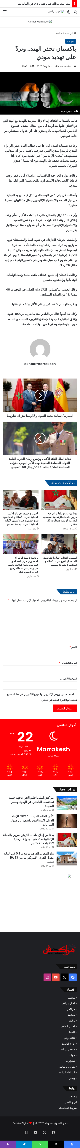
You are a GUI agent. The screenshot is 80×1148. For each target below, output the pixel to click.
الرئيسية (69, 33)
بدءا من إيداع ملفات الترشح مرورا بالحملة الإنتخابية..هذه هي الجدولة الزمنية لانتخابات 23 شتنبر (60, 519)
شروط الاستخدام (67, 1107)
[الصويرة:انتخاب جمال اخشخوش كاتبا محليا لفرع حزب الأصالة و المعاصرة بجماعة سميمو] (59, 544)
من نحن (72, 1096)
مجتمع (71, 997)
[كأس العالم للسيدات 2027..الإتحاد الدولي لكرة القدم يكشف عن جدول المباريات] (67, 821)
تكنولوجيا (70, 1060)
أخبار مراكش (68, 1003)
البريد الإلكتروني (68, 662)
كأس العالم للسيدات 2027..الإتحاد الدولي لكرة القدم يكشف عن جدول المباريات (32, 820)
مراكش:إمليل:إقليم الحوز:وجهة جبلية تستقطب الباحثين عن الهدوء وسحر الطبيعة (31, 801)
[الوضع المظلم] (69, 13)
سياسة (59, 33)
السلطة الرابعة (67, 1072)
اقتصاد (71, 1032)
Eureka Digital (20, 1123)
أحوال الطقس (67, 1026)
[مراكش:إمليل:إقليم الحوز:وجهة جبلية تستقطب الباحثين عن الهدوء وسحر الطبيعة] (67, 803)
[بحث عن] (75, 13)
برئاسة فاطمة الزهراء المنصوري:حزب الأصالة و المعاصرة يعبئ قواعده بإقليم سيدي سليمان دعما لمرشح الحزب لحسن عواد (23, 565)
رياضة (71, 1020)
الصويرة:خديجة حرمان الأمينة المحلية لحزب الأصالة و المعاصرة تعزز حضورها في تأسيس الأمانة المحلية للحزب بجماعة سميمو (21, 519)
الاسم (73, 646)
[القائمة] (5, 13)
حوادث (71, 1055)
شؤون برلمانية (67, 1066)
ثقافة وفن (69, 1037)
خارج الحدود (68, 1043)
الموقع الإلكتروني (68, 678)
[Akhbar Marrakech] (40, 21)
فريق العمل (70, 1102)
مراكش (71, 1009)
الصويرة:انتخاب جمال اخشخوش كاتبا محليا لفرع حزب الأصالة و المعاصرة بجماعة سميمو (60, 561)
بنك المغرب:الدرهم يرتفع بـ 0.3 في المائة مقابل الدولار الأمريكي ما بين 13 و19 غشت (29, 857)
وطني (72, 1078)
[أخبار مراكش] (56, 11)
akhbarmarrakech (64, 66)
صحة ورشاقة (67, 1049)
